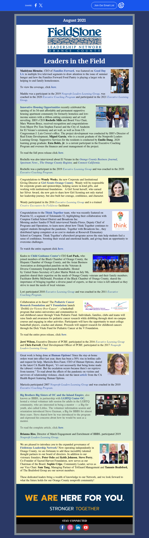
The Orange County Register (56, 163)
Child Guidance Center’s (45, 256)
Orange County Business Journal (98, 159)
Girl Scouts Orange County (57, 183)
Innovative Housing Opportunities (40, 107)
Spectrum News (28, 163)
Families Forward (64, 71)
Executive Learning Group (77, 169)
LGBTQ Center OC (72, 398)
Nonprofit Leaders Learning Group (81, 93)
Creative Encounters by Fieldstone (39, 205)
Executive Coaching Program (59, 97)
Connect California (89, 163)
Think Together (54, 212)
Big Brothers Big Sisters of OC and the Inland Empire (52, 395)
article (83, 375)
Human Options (60, 355)
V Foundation (58, 305)
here (53, 87)
